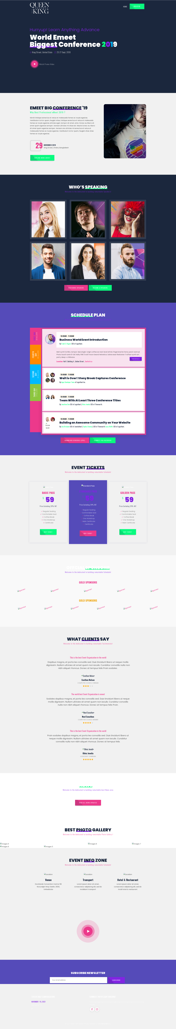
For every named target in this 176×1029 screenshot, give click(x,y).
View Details (136, 359)
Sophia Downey (121, 231)
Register (137, 6)
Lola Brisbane (41, 231)
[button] (93, 340)
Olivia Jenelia (80, 273)
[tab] (93, 340)
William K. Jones (82, 231)
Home (125, 6)
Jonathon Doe (41, 273)
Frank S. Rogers (121, 273)
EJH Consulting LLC (104, 1024)
